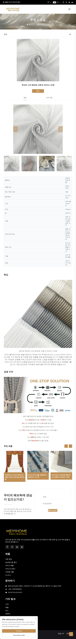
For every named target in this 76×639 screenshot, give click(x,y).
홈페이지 (32, 24)
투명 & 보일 (45, 24)
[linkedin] (72, 2)
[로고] (12, 9)
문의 (38, 91)
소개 (7, 604)
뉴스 (7, 610)
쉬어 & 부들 (9, 565)
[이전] (15, 129)
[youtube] (69, 2)
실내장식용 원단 (11, 562)
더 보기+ (8, 575)
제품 (38, 24)
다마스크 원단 (10, 569)
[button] (66, 446)
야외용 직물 (9, 572)
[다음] (60, 129)
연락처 (7, 614)
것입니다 (61, 633)
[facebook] (66, 2)
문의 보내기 (52, 510)
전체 (5, 34)
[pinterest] (63, 2)
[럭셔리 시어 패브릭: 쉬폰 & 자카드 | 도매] (38, 129)
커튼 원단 (8, 559)
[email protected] (15, 592)
